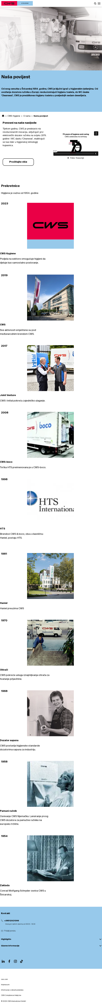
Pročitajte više (18, 162)
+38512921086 (11, 921)
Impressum (5, 985)
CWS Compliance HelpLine (11, 995)
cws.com (4, 979)
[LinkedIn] (3, 961)
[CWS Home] (17, 3)
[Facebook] (9, 961)
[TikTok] (21, 961)
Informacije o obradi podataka (12, 990)
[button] (99, 3)
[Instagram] (15, 961)
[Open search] (95, 3)
